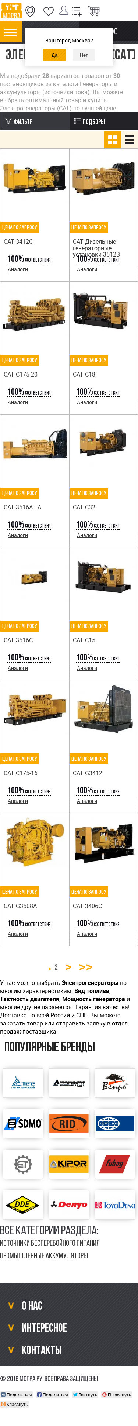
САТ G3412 (87, 773)
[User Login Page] (65, 11)
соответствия (29, 260)
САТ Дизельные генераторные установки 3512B (96, 247)
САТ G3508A (20, 906)
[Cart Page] (94, 11)
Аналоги (18, 269)
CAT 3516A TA (22, 507)
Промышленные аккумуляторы (44, 1256)
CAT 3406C (87, 906)
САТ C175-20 (21, 374)
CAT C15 (84, 640)
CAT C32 (84, 507)
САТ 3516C (18, 640)
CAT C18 (84, 374)
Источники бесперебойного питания (50, 1244)
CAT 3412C (18, 241)
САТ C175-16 (21, 773)
